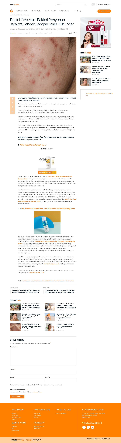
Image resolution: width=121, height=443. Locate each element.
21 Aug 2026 (26, 330)
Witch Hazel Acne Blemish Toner (33, 145)
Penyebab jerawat (47, 280)
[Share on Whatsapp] (12, 107)
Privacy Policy (37, 392)
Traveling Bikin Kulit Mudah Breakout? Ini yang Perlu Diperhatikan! (31, 316)
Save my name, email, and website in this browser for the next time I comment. (37, 385)
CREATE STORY (105, 11)
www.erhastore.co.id (51, 264)
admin (13, 33)
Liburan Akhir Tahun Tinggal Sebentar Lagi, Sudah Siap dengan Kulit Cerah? (66, 316)
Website (47, 377)
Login (101, 4)
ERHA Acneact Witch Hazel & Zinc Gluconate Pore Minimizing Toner (47, 208)
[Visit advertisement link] (95, 30)
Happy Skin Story (22, 11)
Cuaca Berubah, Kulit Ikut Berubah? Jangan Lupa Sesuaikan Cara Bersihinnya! (66, 305)
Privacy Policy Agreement (19, 389)
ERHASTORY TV (36, 11)
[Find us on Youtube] (80, 11)
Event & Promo (64, 11)
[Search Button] (85, 4)
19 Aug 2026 (60, 330)
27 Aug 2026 (26, 309)
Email (12, 377)
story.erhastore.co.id (36, 272)
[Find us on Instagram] (77, 11)
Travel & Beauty (50, 11)
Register (108, 4)
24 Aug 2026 (26, 320)
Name (12, 369)
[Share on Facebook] (12, 99)
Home (11, 15)
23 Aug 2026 (60, 320)
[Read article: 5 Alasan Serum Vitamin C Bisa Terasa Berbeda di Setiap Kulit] (50, 327)
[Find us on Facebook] (74, 11)
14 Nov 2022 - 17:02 (23, 33)
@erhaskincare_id (91, 93)
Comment (14, 347)
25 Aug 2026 (60, 309)
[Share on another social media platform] (12, 111)
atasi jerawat (26, 280)
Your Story (26, 15)
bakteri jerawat (36, 280)
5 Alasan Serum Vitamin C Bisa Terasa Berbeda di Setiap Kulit (65, 326)
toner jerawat (69, 280)
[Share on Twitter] (12, 103)
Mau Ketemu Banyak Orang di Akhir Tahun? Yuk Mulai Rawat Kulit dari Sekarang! (31, 305)
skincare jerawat (59, 280)
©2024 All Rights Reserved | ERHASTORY (98, 438)
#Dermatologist (100, 93)
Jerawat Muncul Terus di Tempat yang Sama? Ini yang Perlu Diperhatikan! (31, 326)
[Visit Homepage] (14, 4)
